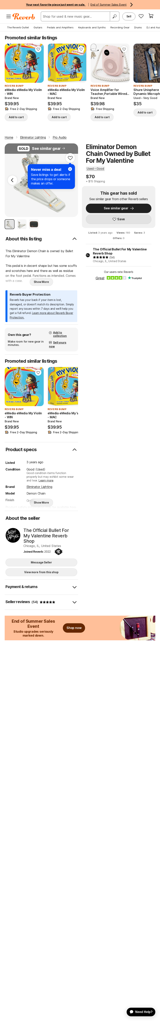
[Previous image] (96, 63)
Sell (128, 16)
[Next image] (124, 63)
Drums (138, 27)
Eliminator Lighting (39, 487)
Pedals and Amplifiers (60, 27)
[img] (100, 257)
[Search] (114, 16)
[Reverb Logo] (23, 16)
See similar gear (46, 148)
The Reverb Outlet (18, 27)
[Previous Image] (12, 180)
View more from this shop (41, 572)
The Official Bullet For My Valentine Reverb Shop (120, 251)
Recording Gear (120, 27)
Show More (41, 281)
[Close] (70, 169)
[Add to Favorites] (38, 49)
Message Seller (41, 562)
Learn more (46, 480)
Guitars (38, 27)
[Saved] (141, 16)
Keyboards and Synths (92, 27)
